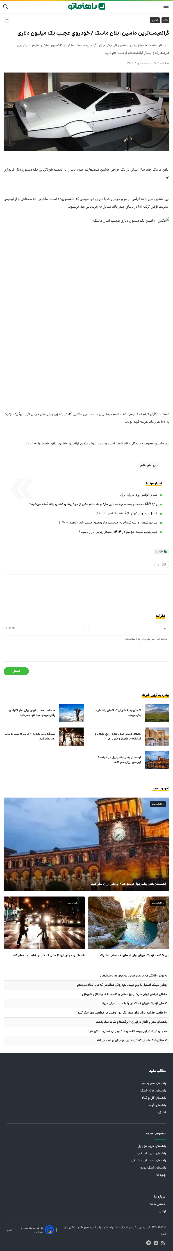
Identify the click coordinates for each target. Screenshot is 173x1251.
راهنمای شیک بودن (153, 1168)
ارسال (16, 671)
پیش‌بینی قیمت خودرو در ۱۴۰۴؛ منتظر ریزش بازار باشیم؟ (118, 532)
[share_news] (6, 20)
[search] (6, 6)
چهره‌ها (161, 1175)
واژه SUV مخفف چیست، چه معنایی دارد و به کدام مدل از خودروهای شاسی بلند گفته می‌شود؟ (93, 504)
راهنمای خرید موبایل (152, 1146)
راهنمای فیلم (157, 1105)
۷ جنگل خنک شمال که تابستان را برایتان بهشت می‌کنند (131, 1040)
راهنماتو (108, 1228)
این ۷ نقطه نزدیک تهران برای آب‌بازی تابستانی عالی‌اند (134, 955)
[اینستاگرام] (155, 1242)
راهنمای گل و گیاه (154, 1098)
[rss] (163, 1243)
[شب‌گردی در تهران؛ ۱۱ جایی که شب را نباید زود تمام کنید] (71, 737)
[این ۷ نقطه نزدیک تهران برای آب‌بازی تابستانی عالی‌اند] (128, 923)
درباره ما (160, 1197)
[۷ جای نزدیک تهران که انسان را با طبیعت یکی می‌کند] (157, 713)
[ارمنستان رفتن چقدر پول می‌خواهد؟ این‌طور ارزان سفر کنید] (157, 760)
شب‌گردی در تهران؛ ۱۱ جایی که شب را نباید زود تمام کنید (30, 736)
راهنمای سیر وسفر (154, 1083)
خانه (165, 20)
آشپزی (161, 1112)
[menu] (166, 6)
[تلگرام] (148, 1243)
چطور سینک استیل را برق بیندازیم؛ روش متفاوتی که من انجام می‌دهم (122, 985)
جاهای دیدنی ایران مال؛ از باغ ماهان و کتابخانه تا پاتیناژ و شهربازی (118, 736)
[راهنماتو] (86, 6)
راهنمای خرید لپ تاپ (151, 1153)
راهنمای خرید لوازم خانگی (148, 1160)
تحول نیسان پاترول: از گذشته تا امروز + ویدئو (126, 513)
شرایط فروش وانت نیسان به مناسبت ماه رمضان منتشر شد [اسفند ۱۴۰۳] (108, 523)
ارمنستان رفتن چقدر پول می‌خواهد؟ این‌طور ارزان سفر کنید (119, 760)
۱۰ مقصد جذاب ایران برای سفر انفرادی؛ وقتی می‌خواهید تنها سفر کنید (31, 713)
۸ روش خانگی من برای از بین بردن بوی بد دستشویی (133, 975)
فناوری (155, 20)
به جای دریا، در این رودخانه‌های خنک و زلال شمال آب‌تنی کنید (127, 1031)
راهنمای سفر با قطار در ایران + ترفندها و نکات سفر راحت (131, 1022)
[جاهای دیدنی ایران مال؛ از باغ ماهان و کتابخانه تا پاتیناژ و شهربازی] (157, 737)
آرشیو (162, 1211)
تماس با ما (158, 1204)
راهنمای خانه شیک (153, 1091)
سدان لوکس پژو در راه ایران (138, 495)
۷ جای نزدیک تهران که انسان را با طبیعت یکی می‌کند (117, 713)
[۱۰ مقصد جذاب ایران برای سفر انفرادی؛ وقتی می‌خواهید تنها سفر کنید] (71, 713)
